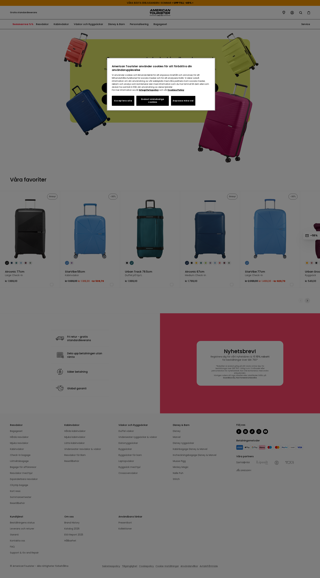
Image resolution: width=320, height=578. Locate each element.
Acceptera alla (123, 100)
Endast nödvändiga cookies (152, 100)
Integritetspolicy (149, 90)
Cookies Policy (176, 90)
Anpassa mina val (183, 100)
